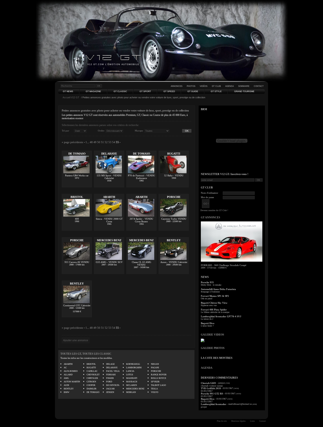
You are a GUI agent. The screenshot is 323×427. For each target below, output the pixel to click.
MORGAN (131, 392)
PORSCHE (174, 197)
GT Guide (192, 91)
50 (98, 142)
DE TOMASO (76, 153)
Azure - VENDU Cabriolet (173, 262)
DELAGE (110, 364)
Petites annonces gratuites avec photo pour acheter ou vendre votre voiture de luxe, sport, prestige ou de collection (125, 110)
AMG (66, 378)
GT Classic (120, 91)
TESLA (154, 388)
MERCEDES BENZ (109, 240)
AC (65, 367)
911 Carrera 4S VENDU (77, 262)
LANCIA (130, 371)
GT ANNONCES (210, 217)
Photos (191, 86)
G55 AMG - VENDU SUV (109, 262)
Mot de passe (207, 197)
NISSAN (155, 364)
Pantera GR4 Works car (77, 175)
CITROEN (91, 381)
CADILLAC (92, 371)
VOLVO (154, 392)
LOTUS (129, 374)
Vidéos (203, 86)
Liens (252, 421)
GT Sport (145, 91)
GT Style (216, 91)
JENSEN (110, 392)
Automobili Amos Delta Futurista (218, 289)
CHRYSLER (92, 378)
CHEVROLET (93, 374)
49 (94, 142)
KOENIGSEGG (133, 364)
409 (77, 218)
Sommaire (243, 86)
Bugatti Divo (207, 323)
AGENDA (206, 367)
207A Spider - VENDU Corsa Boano (141, 220)
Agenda (229, 86)
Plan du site (222, 421)
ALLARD (68, 374)
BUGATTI (173, 153)
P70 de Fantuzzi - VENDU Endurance (141, 176)
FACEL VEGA (113, 371)
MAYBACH (131, 381)
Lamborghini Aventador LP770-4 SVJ (221, 316)
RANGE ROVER (159, 374)
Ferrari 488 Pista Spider (214, 309)
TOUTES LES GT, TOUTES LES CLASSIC (85, 353)
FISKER (110, 378)
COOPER (91, 385)
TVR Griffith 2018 (211, 388)
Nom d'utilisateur (209, 193)
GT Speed (169, 91)
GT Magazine (93, 91)
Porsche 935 (207, 282)
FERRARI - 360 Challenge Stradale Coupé (223, 265)
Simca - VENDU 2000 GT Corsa (109, 220)
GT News (68, 91)
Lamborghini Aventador (213, 404)
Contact (259, 86)
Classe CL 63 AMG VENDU (141, 263)
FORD (109, 381)
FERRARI (111, 374)
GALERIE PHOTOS (213, 348)
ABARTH (109, 197)
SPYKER (155, 381)
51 (102, 142)
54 (113, 142)
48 (91, 142)
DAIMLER (91, 388)
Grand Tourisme (244, 91)
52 (106, 142)
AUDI (66, 385)
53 (109, 142)
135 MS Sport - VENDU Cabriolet (109, 176)
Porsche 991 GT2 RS (212, 393)
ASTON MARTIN (72, 381)
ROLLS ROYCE (158, 378)
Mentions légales (238, 421)
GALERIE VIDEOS (212, 334)
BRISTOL (77, 197)
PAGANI (155, 367)
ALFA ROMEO (71, 371)
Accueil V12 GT (71, 97)
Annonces (176, 86)
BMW (66, 392)
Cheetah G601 (208, 383)
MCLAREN (131, 385)
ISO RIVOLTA (112, 385)
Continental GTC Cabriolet (76, 305)
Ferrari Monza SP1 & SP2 (215, 296)
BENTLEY (174, 240)
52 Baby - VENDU (173, 175)
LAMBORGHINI (134, 367)
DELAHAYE (109, 153)
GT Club (216, 86)
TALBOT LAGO (158, 385)
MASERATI (131, 378)
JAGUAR (110, 388)
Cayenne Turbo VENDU (173, 218)
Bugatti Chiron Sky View (214, 302)
